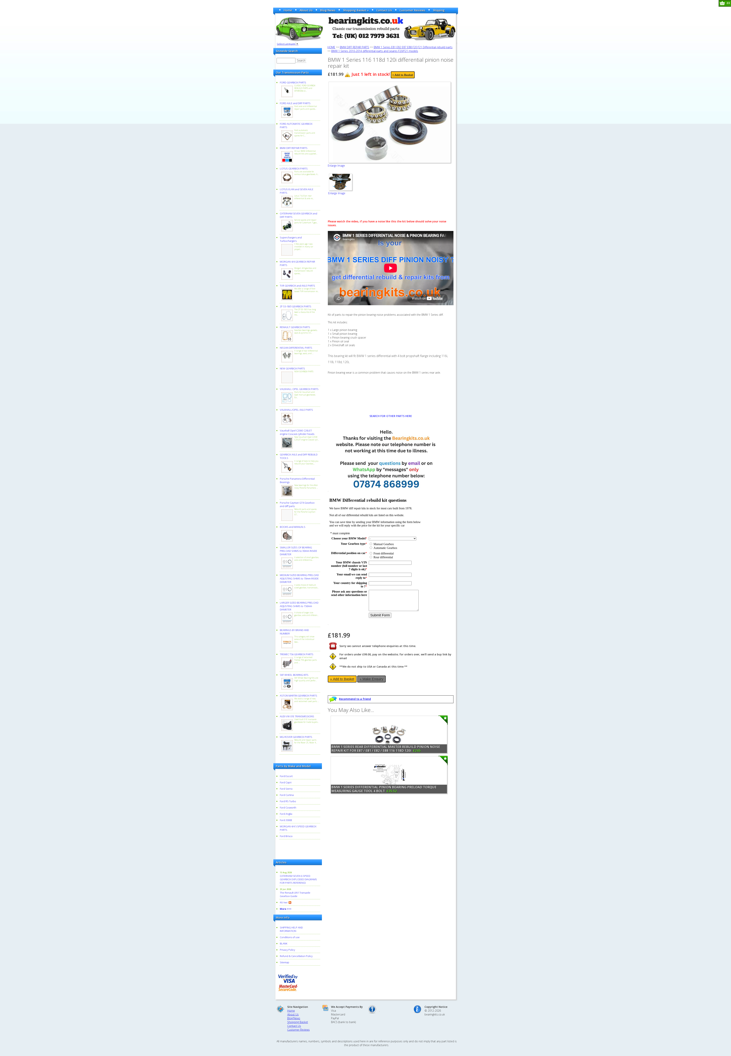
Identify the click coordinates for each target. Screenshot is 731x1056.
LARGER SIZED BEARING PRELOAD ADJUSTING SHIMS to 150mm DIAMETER (299, 606)
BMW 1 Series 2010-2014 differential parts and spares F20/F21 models (374, 51)
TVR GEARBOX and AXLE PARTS (297, 285)
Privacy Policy (287, 949)
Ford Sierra (286, 788)
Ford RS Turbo (288, 801)
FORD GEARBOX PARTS (293, 82)
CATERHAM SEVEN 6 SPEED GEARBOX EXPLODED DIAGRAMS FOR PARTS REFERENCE (298, 879)
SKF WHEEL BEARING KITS (294, 675)
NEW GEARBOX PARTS (292, 368)
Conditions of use (290, 937)
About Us (306, 10)
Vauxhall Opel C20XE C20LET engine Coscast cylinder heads (297, 432)
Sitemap (284, 962)
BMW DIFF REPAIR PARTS (293, 148)
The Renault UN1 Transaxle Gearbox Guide (295, 894)
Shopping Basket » (356, 10)
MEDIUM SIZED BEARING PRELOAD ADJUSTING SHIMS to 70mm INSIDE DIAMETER (299, 578)
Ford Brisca (286, 836)
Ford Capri (285, 782)
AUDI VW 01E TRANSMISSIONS (297, 716)
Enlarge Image (336, 165)
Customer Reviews (412, 10)
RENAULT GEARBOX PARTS (295, 327)
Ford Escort (286, 776)
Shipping (439, 10)
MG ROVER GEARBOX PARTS (296, 737)
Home (288, 10)
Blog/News (327, 10)
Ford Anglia (286, 814)
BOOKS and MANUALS (292, 527)
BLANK (283, 943)
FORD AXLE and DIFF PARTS (295, 103)
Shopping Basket (297, 1022)
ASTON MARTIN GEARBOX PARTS (298, 695)
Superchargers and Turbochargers (291, 239)
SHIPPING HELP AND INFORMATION (291, 929)
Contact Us (384, 10)
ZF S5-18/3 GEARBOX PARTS (295, 306)
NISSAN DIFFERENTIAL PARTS (296, 347)
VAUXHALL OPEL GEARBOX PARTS (299, 389)
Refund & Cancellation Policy (296, 956)
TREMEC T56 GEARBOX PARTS (296, 654)
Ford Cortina (287, 795)
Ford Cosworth (288, 807)
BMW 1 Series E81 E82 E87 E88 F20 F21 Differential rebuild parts (413, 47)
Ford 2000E (286, 820)
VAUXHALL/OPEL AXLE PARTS (296, 409)
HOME (331, 47)
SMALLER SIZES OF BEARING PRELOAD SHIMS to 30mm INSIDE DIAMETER (298, 551)
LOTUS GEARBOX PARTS (294, 168)
